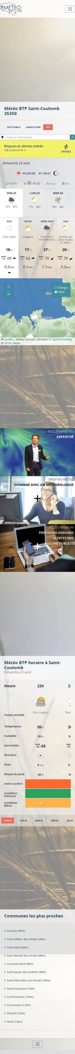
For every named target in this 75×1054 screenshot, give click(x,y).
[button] (34, 319)
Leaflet (8, 339)
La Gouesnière (20, 964)
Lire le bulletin (13, 150)
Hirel (14, 1021)
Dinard (16, 1013)
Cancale (16, 931)
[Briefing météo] (37, 500)
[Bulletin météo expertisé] (37, 452)
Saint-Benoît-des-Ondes (26, 955)
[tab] (7, 820)
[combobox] (40, 137)
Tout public (14, 127)
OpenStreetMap (62, 339)
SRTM (8, 343)
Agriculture (33, 127)
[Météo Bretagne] (11, 8)
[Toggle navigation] (70, 9)
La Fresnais (19, 1005)
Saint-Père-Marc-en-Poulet (28, 980)
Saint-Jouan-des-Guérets (26, 972)
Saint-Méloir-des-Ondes (26, 939)
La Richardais (20, 997)
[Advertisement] (37, 59)
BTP (48, 127)
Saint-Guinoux (20, 988)
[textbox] (40, 137)
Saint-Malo (17, 947)
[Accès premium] (37, 548)
